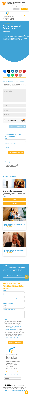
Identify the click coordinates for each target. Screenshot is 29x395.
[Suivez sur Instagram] (8, 374)
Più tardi (16, 9)
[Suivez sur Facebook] (5, 374)
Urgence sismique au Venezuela (14, 275)
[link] (4, 71)
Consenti (24, 9)
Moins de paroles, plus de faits (13, 166)
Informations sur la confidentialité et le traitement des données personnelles (13, 328)
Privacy (5, 390)
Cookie (9, 390)
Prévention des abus (17, 390)
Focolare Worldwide (8, 23)
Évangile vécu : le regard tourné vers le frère (14, 224)
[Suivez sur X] (11, 374)
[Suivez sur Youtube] (14, 374)
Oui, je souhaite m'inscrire (16, 152)
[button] (27, 277)
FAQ (25, 390)
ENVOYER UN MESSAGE (15, 342)
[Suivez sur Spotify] (17, 374)
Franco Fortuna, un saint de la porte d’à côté (13, 250)
